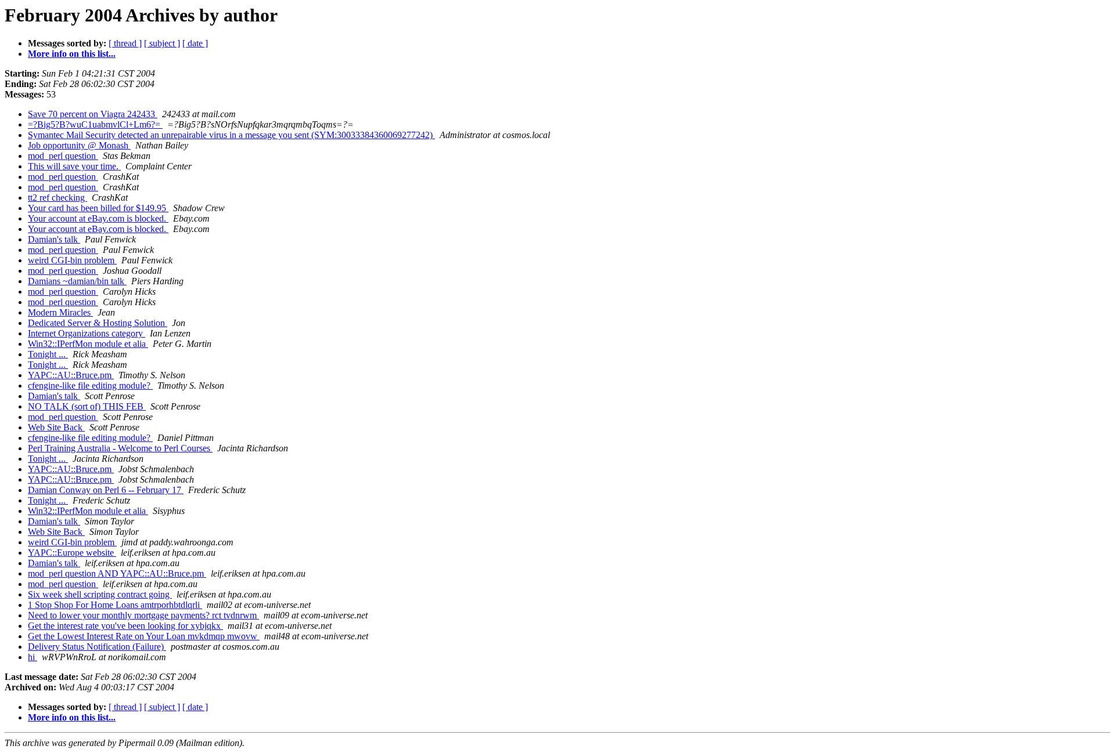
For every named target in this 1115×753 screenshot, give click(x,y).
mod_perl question (63, 156)
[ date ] (195, 43)
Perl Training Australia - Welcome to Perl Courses (120, 448)
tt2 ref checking (57, 197)
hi (32, 657)
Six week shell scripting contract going (100, 594)
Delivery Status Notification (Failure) (97, 646)
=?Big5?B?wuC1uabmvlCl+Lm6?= (95, 124)
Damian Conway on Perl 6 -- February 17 (106, 490)
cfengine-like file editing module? (90, 385)
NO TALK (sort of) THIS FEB (87, 406)
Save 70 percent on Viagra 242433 (92, 114)
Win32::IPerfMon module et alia (88, 344)
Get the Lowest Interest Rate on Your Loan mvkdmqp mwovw (144, 636)
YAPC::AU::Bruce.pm (71, 375)
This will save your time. (74, 166)
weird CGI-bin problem (72, 260)
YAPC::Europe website (72, 552)
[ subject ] (162, 43)
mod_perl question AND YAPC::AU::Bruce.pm (117, 573)
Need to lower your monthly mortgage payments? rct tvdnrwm (143, 615)
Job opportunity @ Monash (79, 145)
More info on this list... (72, 54)
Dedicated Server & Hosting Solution (97, 323)
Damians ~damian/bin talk (77, 281)
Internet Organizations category (86, 333)
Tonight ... (48, 354)
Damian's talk (54, 239)
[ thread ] (125, 43)
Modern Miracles (60, 312)
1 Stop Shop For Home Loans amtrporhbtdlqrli (115, 605)
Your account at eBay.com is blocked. (98, 218)
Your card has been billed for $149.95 (98, 208)
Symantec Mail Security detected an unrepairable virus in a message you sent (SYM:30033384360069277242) (231, 135)
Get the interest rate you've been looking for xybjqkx (125, 626)
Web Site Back (56, 427)
